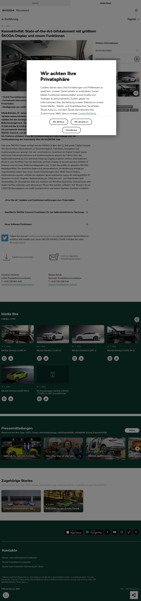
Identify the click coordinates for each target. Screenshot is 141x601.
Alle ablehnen (58, 122)
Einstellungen (71, 130)
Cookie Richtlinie (87, 113)
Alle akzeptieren (81, 122)
